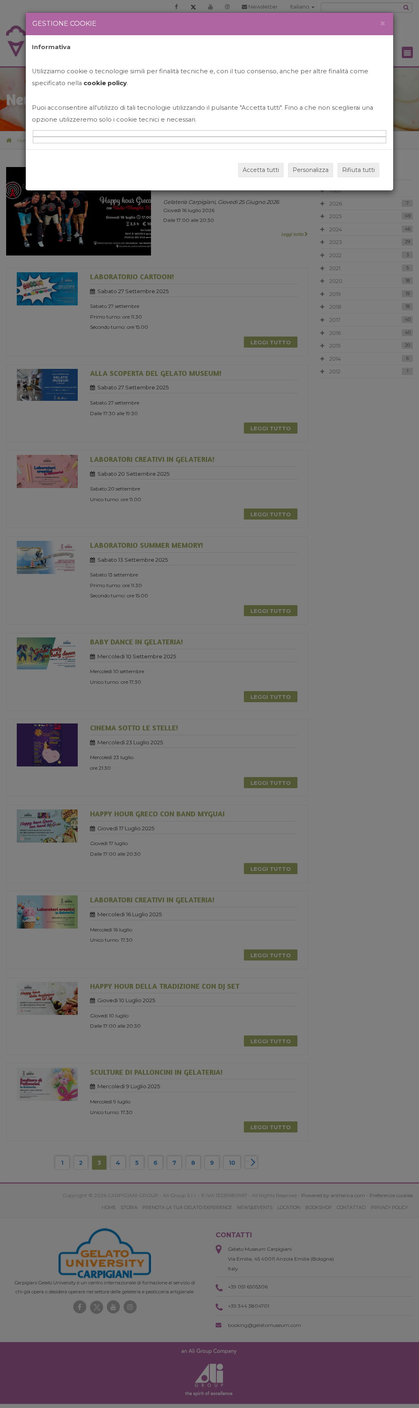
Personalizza (311, 170)
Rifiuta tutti (358, 170)
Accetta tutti (261, 170)
